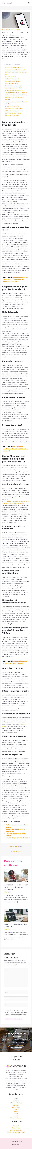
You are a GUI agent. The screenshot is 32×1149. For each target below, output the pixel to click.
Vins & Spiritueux (16, 1118)
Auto (16, 1098)
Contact (16, 1126)
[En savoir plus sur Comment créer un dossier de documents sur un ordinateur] (16, 876)
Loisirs (16, 1109)
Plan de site (16, 1128)
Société (16, 1116)
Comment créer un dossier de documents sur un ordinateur (16, 887)
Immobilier (16, 1107)
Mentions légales (16, 1130)
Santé (16, 1113)
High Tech (5, 29)
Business (16, 1101)
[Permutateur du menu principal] (29, 3)
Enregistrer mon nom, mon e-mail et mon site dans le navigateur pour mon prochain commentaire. (15, 1012)
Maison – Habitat (16, 1103)
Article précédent (16, 846)
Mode (16, 1111)
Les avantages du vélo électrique (18, 838)
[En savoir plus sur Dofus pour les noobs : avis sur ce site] (16, 915)
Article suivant (16, 851)
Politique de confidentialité (16, 1132)
